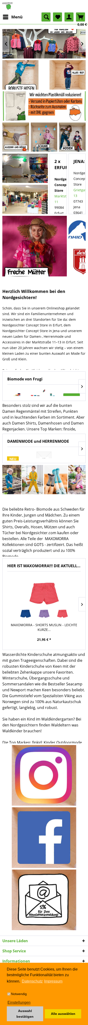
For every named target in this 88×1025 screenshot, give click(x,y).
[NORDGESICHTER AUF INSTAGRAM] (44, 775)
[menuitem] (12, 17)
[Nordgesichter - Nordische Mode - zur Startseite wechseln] (44, 6)
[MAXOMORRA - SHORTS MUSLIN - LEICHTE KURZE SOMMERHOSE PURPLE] (44, 613)
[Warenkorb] (80, 17)
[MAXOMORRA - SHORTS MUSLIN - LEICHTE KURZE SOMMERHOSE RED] (62, 613)
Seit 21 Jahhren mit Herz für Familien (44, 43)
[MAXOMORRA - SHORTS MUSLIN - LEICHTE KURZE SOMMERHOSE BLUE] (25, 613)
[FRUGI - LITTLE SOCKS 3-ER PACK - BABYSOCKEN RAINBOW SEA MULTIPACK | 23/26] (44, 390)
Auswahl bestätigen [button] (25, 1013)
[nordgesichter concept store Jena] (25, 199)
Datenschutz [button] (32, 981)
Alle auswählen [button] (63, 1014)
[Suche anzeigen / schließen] (46, 17)
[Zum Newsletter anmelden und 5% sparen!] (44, 900)
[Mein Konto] (69, 17)
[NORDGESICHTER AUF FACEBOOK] (44, 837)
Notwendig (19, 994)
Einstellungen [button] (19, 1002)
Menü (17, 17)
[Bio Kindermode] (68, 75)
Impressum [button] (53, 981)
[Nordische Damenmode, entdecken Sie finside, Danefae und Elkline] (34, 246)
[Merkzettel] (57, 17)
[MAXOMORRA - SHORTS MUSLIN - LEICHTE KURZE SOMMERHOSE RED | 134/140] (44, 591)
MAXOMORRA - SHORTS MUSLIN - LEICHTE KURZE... (44, 627)
